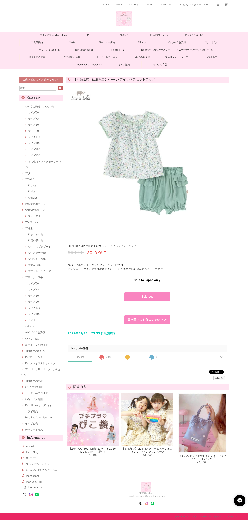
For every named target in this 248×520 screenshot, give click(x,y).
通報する (219, 378)
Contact (149, 4)
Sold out (147, 296)
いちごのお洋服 (141, 57)
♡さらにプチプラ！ (39, 246)
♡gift (89, 35)
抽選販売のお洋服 (84, 49)
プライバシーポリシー (39, 464)
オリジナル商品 (159, 64)
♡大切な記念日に (194, 35)
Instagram (166, 4)
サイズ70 (33, 118)
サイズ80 (33, 124)
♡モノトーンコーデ (39, 271)
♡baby (32, 185)
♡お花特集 (34, 265)
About (118, 4)
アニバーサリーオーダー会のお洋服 (194, 49)
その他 (32, 320)
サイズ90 (33, 130)
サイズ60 (33, 112)
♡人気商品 (37, 42)
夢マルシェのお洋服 (49, 49)
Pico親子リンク (119, 49)
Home (105, 4)
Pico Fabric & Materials (89, 64)
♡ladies (33, 197)
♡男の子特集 (35, 240)
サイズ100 (34, 137)
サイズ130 (34, 155)
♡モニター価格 (107, 42)
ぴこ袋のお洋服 (72, 57)
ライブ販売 (124, 64)
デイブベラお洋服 (176, 42)
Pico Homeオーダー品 (176, 57)
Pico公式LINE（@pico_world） (195, 4)
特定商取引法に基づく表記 (42, 470)
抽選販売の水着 (37, 57)
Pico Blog (134, 4)
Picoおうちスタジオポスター (155, 49)
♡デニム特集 (35, 234)
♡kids (31, 191)
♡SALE (124, 35)
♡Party (142, 42)
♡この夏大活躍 (37, 252)
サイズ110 (34, 143)
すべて (81, 357)
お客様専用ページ (159, 35)
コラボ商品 (211, 57)
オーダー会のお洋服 (106, 57)
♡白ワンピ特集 (37, 258)
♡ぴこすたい (211, 42)
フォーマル (34, 216)
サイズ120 (34, 149)
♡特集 (71, 42)
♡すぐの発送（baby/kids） (54, 35)
